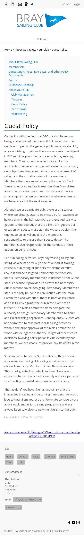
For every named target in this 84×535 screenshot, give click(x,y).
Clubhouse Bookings (22, 85)
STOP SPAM (47, 436)
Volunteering (19, 114)
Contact (23, 456)
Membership (16, 67)
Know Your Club (39, 49)
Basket (66, 4)
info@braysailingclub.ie (27, 499)
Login (76, 4)
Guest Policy (19, 104)
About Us (20, 49)
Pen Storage (19, 109)
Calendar (50, 456)
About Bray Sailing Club (23, 62)
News (36, 456)
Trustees (16, 99)
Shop (9, 462)
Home (8, 49)
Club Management (23, 94)
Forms (13, 80)
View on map (13, 507)
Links (21, 462)
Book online (67, 456)
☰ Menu (42, 39)
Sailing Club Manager (57, 531)
